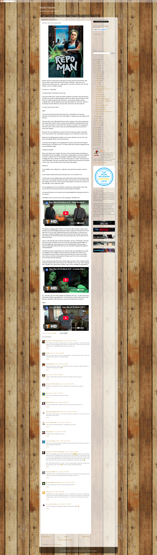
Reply (47, 348)
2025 (96, 61)
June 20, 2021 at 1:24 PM (64, 504)
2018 (96, 132)
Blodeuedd (49, 431)
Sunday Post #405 (100, 109)
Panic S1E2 (99, 103)
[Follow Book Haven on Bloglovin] (100, 30)
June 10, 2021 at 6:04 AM (61, 364)
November (99, 74)
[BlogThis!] (62, 333)
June (97, 84)
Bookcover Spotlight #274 (102, 98)
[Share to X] (64, 333)
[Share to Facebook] (65, 333)
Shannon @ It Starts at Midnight (55, 451)
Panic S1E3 (99, 92)
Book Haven (47, 7)
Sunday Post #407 (100, 86)
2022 (96, 68)
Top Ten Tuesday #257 (102, 105)
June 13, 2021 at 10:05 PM (57, 491)
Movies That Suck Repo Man (103, 101)
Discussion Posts (86, 16)
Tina (47, 393)
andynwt (84, 550)
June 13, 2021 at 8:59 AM (62, 471)
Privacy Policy (63, 16)
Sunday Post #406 (100, 96)
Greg (103, 150)
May (97, 116)
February (98, 122)
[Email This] (60, 333)
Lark (47, 374)
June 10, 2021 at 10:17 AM (56, 393)
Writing (77, 16)
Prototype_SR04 (50, 471)
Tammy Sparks (50, 364)
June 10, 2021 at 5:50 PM (63, 422)
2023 (96, 65)
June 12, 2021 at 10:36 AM (63, 441)
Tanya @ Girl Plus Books (53, 384)
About (71, 16)
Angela (48, 353)
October (98, 76)
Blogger (95, 550)
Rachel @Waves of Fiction (53, 482)
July (97, 82)
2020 (96, 127)
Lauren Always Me (51, 422)
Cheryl (48, 491)
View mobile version (66, 540)
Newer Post (46, 536)
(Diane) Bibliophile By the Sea (54, 411)
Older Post (86, 536)
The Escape (99, 113)
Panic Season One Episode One (104, 111)
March (98, 120)
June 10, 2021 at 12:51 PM (61, 402)
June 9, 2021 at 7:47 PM (70, 340)
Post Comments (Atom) (55, 544)
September (99, 78)
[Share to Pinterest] (67, 333)
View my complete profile (99, 162)
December (99, 72)
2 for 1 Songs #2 (100, 94)
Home (44, 16)
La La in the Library (51, 504)
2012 (96, 144)
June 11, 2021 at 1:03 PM (59, 431)
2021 (96, 70)
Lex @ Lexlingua (51, 441)
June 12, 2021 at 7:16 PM (71, 451)
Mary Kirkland (50, 402)
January (98, 125)
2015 (96, 138)
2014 (96, 140)
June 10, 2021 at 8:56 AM (56, 374)
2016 (96, 136)
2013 (96, 142)
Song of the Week (100, 107)
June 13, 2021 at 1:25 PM (68, 482)
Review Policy (52, 16)
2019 (96, 129)
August (98, 80)
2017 (96, 134)
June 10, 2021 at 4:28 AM (57, 353)
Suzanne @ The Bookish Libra (54, 340)
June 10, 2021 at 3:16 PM (70, 411)
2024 (96, 63)
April (97, 118)
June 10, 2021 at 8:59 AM (67, 384)
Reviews (96, 16)
